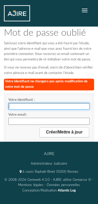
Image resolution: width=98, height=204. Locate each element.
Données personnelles (63, 185)
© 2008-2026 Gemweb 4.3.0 (27, 180)
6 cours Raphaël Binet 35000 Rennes (49, 172)
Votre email (17, 114)
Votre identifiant (21, 100)
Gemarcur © (82, 180)
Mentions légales (30, 185)
